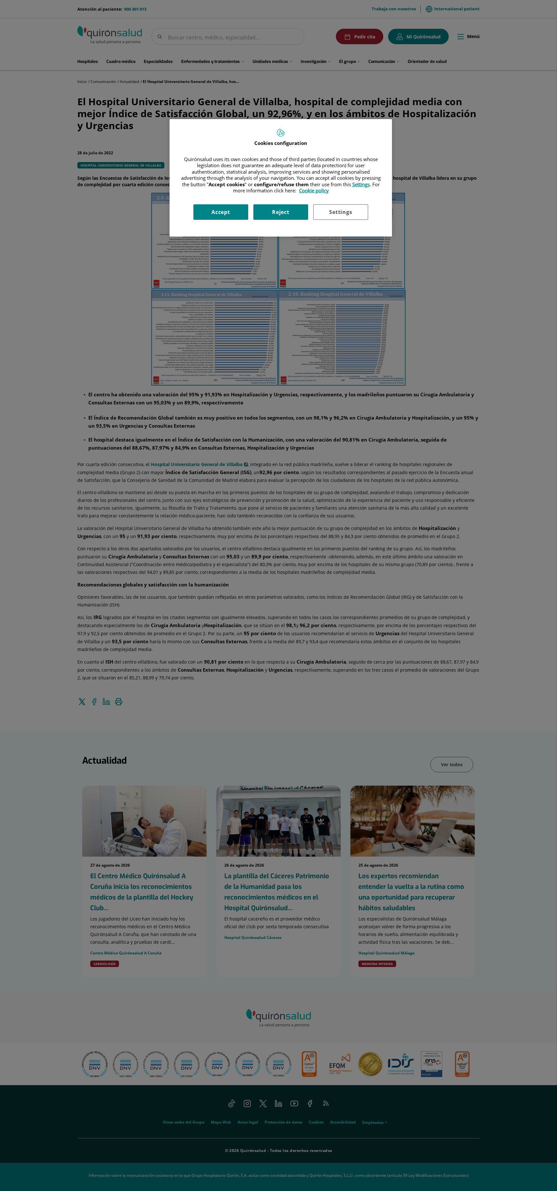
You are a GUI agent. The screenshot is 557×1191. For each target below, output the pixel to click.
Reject (280, 212)
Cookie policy (314, 190)
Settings (340, 212)
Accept (220, 212)
